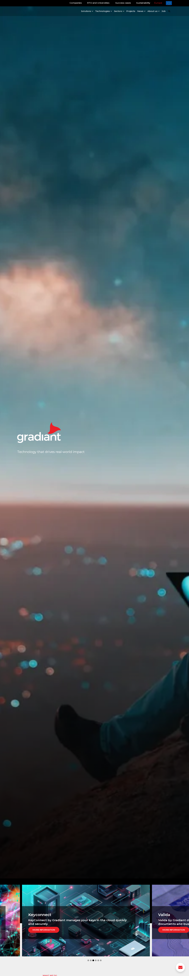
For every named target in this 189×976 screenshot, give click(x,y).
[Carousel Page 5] (98, 960)
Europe (158, 3)
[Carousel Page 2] (91, 960)
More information (30, 929)
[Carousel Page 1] (88, 960)
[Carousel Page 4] (96, 960)
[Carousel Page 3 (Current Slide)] (93, 960)
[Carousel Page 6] (101, 960)
